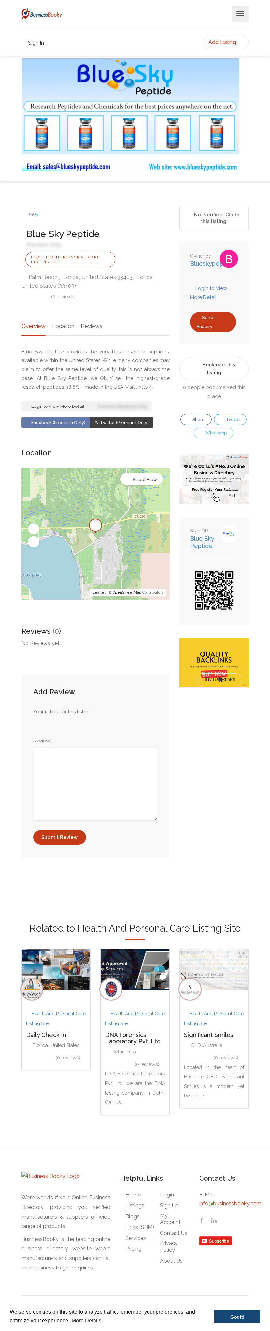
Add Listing (222, 42)
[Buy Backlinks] (214, 662)
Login (167, 1195)
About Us (171, 1261)
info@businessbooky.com (230, 1203)
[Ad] (214, 478)
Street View (145, 479)
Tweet (232, 419)
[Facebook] (201, 1221)
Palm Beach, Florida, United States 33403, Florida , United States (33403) (88, 281)
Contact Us (173, 1233)
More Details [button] (86, 1320)
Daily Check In (46, 1034)
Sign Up (169, 1205)
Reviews (91, 326)
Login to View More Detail (57, 406)
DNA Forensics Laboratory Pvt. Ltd (133, 1038)
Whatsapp (215, 433)
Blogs (132, 1216)
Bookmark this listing (218, 368)
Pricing (133, 1249)
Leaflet (99, 592)
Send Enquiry (205, 322)
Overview (33, 326)
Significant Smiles (208, 1034)
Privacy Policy (169, 1246)
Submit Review (59, 837)
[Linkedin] (213, 1221)
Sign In (35, 43)
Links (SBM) (139, 1227)
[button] (33, 529)
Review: (42, 741)
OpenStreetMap (127, 592)
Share (198, 419)
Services (135, 1238)
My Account (170, 1218)
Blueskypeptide (212, 263)
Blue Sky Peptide (202, 542)
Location (63, 326)
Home (133, 1195)
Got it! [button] (237, 1316)
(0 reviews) (63, 297)
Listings (134, 1205)
